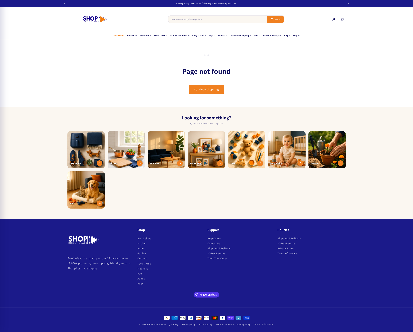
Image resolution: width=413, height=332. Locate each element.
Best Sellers (119, 35)
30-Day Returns (216, 253)
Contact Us (213, 243)
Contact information (263, 324)
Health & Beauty (271, 35)
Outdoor (142, 258)
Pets (256, 35)
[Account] (334, 19)
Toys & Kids (144, 263)
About (141, 278)
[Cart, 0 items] (342, 19)
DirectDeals (152, 324)
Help (295, 35)
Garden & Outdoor (178, 35)
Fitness (221, 35)
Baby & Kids (198, 35)
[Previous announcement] (64, 3)
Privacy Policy (285, 248)
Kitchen (131, 35)
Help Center (214, 238)
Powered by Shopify (168, 324)
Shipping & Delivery (219, 248)
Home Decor (159, 35)
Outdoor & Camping (239, 35)
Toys (211, 35)
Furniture (144, 35)
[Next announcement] (348, 3)
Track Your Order (217, 258)
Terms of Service (287, 253)
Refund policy (188, 324)
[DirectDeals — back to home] (94, 19)
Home (140, 248)
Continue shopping (206, 89)
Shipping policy (242, 324)
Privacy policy (205, 324)
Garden (141, 253)
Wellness (142, 268)
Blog (286, 35)
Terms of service (224, 324)
